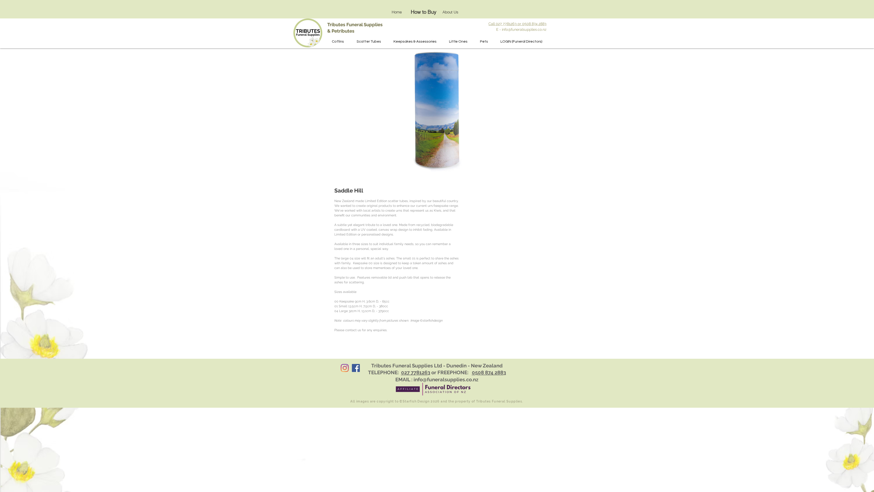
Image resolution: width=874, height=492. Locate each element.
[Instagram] (345, 368)
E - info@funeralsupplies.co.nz (521, 29)
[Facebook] (356, 368)
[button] (368, 42)
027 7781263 (415, 372)
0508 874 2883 (489, 372)
